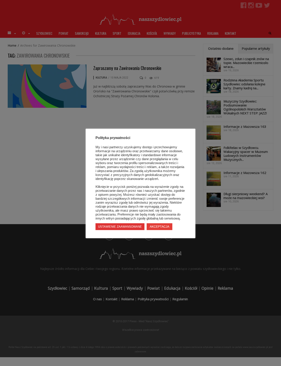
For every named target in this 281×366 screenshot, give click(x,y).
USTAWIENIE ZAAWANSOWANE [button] (120, 226)
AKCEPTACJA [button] (159, 226)
